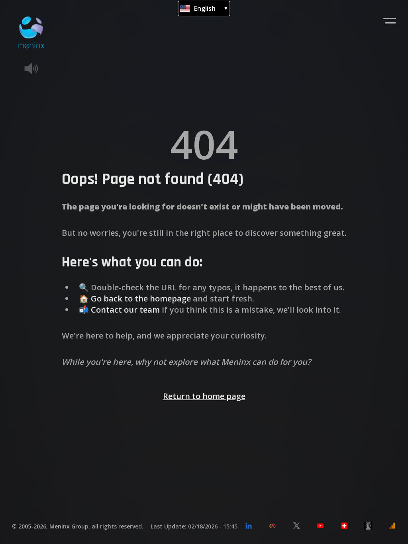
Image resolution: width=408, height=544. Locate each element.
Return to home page (204, 396)
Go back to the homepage (141, 298)
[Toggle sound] (43, 68)
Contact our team (125, 309)
